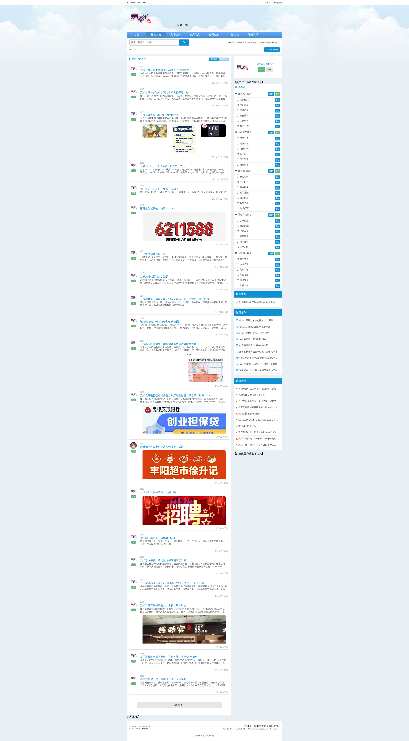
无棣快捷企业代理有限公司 (251, 395)
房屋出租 (244, 143)
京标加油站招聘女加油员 (154, 276)
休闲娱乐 (253, 34)
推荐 (144, 59)
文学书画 (244, 269)
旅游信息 (244, 198)
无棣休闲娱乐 (244, 253)
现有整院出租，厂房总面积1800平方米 (257, 432)
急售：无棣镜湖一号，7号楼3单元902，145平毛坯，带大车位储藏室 (259, 445)
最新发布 (156, 34)
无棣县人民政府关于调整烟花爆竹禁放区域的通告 (168, 344)
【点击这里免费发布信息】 (268, 42)
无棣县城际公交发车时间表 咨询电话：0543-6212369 (259, 302)
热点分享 (244, 264)
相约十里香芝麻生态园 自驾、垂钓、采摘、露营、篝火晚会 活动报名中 (259, 320)
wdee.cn (142, 726)
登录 (261, 69)
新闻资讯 (244, 203)
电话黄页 (244, 208)
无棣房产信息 (244, 132)
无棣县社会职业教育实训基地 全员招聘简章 (164, 70)
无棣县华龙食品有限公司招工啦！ (159, 492)
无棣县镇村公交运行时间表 (252, 339)
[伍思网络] (183, 25)
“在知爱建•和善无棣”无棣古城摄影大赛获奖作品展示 (259, 358)
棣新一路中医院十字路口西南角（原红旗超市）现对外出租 (259, 389)
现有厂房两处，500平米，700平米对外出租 (259, 438)
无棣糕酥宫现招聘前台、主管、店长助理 (163, 605)
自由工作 (244, 126)
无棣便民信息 (244, 171)
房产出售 (244, 138)
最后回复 (214, 59)
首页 (136, 34)
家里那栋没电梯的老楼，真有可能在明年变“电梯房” (169, 656)
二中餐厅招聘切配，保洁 (154, 254)
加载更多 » (179, 705)
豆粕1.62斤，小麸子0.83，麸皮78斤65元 (162, 166)
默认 (134, 59)
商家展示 (244, 226)
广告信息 (233, 34)
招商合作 (244, 242)
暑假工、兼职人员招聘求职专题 (254, 327)
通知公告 (244, 177)
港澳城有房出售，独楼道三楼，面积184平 (163, 679)
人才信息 (175, 34)
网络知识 (244, 280)
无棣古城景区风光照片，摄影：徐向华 (258, 364)
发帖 (271, 94)
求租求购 (244, 149)
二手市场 (244, 247)
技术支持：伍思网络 (273, 2)
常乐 (142, 67)
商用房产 (244, 154)
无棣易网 (144, 728)
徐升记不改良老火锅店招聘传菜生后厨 (162, 446)
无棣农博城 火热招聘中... (250, 413)
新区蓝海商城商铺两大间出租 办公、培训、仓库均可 (259, 407)
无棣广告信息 (244, 214)
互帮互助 (244, 275)
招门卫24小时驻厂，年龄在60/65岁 (159, 188)
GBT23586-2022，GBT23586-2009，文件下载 (259, 420)
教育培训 (244, 115)
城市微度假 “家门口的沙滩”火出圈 (159, 321)
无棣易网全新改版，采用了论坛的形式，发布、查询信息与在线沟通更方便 (259, 370)
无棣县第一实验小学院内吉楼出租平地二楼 (164, 92)
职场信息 (244, 110)
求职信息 (244, 105)
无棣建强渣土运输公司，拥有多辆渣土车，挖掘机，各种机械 (174, 299)
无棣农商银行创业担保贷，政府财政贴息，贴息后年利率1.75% (175, 395)
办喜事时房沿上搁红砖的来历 (253, 345)
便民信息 (214, 34)
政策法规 (244, 192)
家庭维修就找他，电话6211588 (157, 208)
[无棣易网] (152, 25)
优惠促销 (244, 231)
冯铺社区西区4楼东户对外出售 (254, 333)
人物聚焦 (244, 121)
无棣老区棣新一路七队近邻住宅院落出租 (163, 560)
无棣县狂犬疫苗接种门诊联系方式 (159, 115)
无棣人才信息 (244, 94)
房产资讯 (244, 159)
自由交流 (244, 259)
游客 (142, 443)
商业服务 (244, 187)
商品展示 (244, 236)
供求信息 (244, 220)
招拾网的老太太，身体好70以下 (158, 537)
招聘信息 (244, 100)
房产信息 (195, 34)
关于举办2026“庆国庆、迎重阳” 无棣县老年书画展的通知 (172, 583)
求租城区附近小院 (247, 426)
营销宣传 (244, 285)
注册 (269, 69)
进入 (277, 94)
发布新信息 (273, 49)
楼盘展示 (244, 164)
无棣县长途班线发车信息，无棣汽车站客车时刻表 (259, 351)
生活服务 (244, 182)
